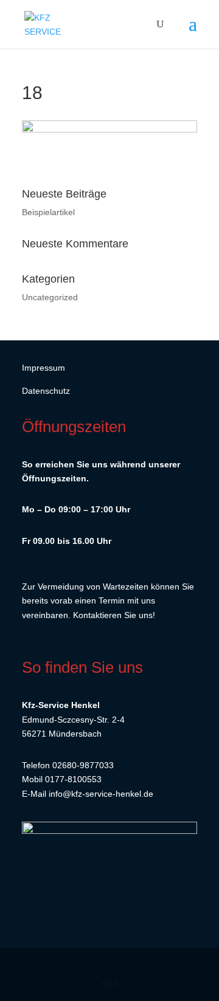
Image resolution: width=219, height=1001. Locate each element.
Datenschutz (46, 391)
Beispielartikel (48, 212)
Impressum (43, 368)
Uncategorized (50, 297)
